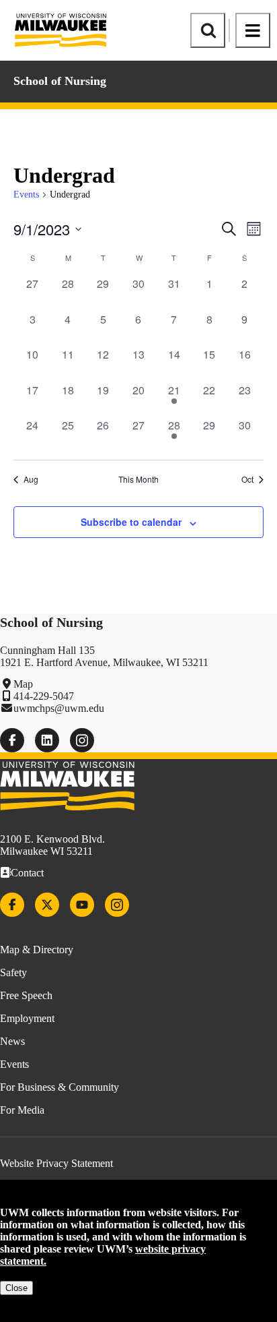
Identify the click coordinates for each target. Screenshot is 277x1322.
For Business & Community (59, 1087)
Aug (31, 479)
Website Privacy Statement (56, 1163)
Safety (13, 972)
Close (16, 1288)
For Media (22, 1110)
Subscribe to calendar (131, 522)
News (12, 1041)
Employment (27, 1018)
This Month (138, 479)
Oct (247, 479)
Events (26, 194)
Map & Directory (36, 949)
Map (23, 684)
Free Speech (26, 995)
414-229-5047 (43, 696)
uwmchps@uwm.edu (58, 708)
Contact (27, 872)
